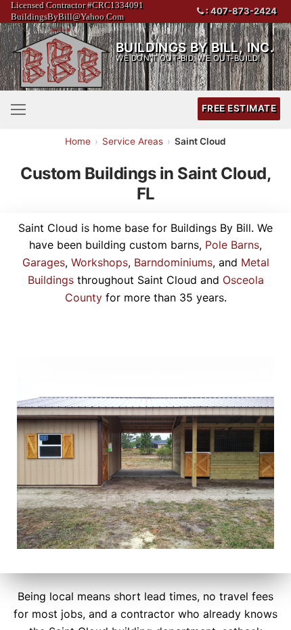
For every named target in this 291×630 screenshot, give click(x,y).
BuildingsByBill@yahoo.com (67, 16)
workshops (99, 262)
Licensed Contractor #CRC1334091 (77, 5)
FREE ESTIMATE (239, 108)
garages (43, 262)
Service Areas (132, 141)
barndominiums (173, 262)
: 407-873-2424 (240, 10)
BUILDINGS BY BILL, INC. (195, 48)
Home (78, 141)
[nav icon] (18, 109)
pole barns (232, 244)
